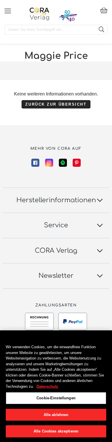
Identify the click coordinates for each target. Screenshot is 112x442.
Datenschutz (47, 386)
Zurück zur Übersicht (55, 104)
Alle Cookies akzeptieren (56, 431)
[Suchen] (101, 29)
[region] (56, 386)
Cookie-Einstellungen (56, 398)
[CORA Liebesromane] (39, 14)
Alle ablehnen (56, 415)
